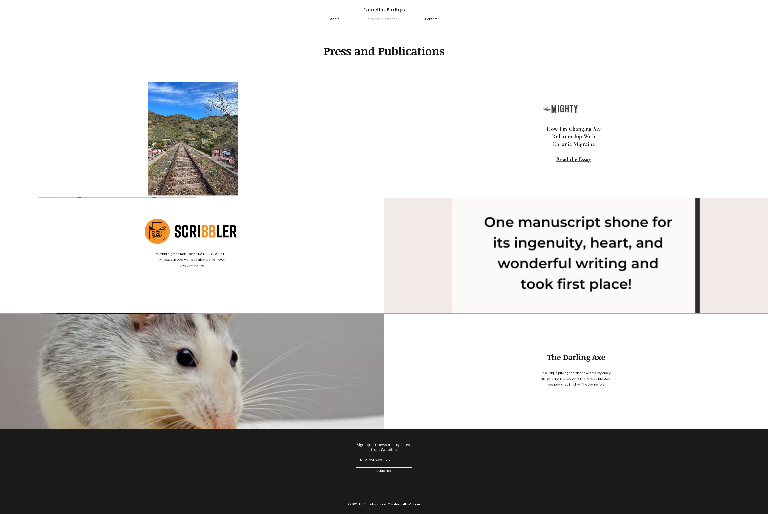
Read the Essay (573, 159)
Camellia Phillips (384, 9)
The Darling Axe (592, 384)
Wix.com (414, 504)
